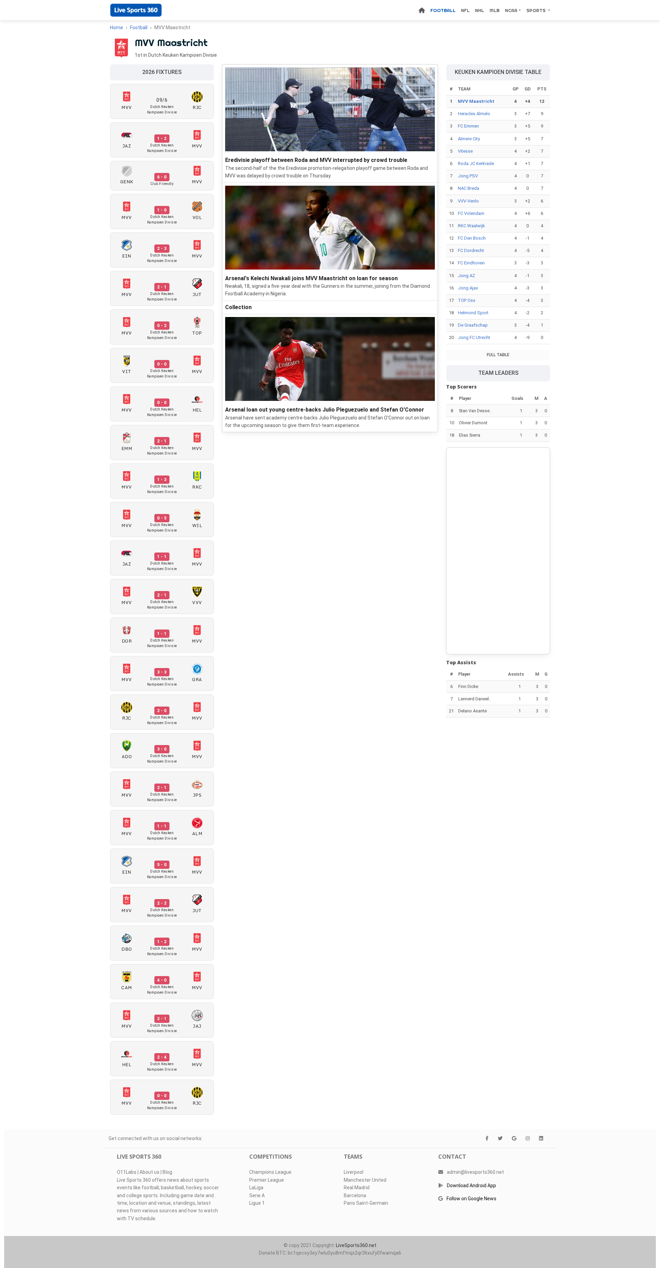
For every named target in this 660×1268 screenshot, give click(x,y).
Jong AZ (466, 275)
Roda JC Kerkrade (476, 163)
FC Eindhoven (471, 262)
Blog (167, 1172)
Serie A (257, 1195)
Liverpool (353, 1172)
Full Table (498, 354)
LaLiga (256, 1187)
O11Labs (126, 1172)
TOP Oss (466, 300)
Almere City (469, 138)
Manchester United (365, 1180)
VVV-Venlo (468, 201)
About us (150, 1172)
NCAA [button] (511, 10)
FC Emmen (468, 126)
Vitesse (465, 151)
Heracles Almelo (474, 113)
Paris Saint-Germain (366, 1203)
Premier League (266, 1180)
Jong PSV (468, 175)
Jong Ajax (468, 288)
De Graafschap (473, 325)
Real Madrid (357, 1187)
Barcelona (355, 1195)
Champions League (270, 1172)
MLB (494, 10)
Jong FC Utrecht (474, 337)
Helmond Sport (473, 312)
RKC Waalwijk (471, 225)
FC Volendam (471, 213)
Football (442, 10)
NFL (465, 10)
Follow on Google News (471, 1198)
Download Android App (471, 1185)
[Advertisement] (498, 551)
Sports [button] (536, 10)
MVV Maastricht (476, 101)
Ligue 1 (257, 1203)
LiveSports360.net (356, 1245)
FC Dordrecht (471, 250)
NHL (479, 10)
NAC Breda (468, 188)
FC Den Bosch (472, 238)
